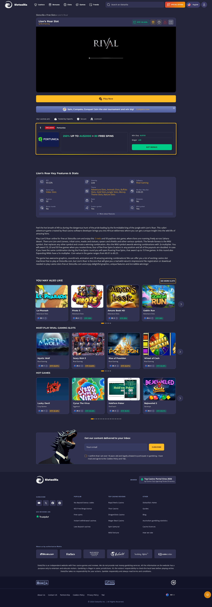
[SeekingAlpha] (141, 553)
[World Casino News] (118, 553)
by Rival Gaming (44, 24)
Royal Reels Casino (116, 502)
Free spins (78, 514)
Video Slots (51, 192)
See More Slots (168, 281)
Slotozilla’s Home (150, 502)
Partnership (65, 595)
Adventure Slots (98, 189)
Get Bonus (151, 147)
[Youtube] (39, 503)
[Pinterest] (60, 503)
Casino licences (149, 526)
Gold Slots (101, 192)
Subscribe (156, 447)
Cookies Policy (78, 595)
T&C (103, 595)
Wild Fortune (113, 532)
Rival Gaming (142, 182)
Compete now (142, 109)
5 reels (98, 238)
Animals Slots (113, 189)
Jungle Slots (112, 192)
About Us (41, 595)
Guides (146, 508)
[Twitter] (46, 503)
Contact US (52, 595)
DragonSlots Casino (116, 514)
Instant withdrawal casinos (85, 520)
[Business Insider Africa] (94, 553)
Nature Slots (109, 194)
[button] (45, 318)
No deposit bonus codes (84, 502)
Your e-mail (91, 447)
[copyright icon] (42, 582)
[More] (207, 594)
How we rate (148, 532)
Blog (144, 514)
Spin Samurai (113, 526)
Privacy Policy (92, 595)
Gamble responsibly (110, 571)
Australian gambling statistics (155, 520)
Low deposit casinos (82, 526)
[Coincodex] (165, 553)
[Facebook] (53, 503)
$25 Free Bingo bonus (83, 508)
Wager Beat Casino (116, 520)
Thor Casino (113, 508)
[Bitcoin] (47, 553)
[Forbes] (70, 553)
